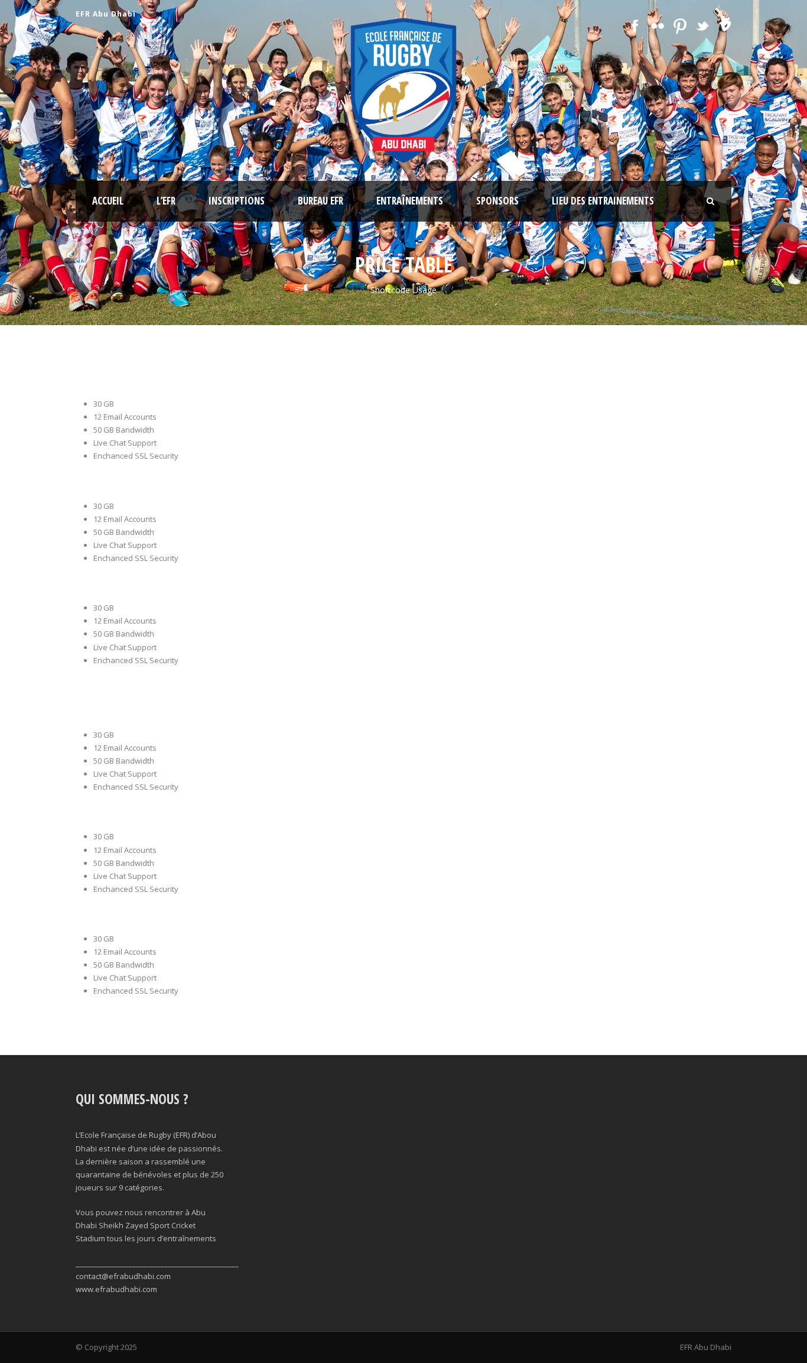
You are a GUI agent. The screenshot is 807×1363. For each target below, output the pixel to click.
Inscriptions (237, 200)
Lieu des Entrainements (603, 200)
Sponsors (497, 200)
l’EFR (166, 200)
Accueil (107, 200)
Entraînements (409, 200)
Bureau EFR (320, 200)
